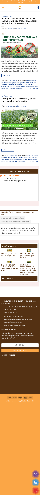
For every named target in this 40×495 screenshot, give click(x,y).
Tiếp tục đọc (8, 75)
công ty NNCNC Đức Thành (25, 82)
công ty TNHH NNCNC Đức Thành (25, 157)
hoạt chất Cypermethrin (17, 159)
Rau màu (8, 161)
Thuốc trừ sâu (21, 161)
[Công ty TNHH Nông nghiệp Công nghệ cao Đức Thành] (20, 7)
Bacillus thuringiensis (32, 155)
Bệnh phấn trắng (8, 82)
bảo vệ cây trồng (5, 157)
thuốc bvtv (14, 161)
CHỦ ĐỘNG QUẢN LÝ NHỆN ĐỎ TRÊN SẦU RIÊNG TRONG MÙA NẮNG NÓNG (9, 268)
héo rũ (7, 84)
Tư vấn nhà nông (6, 16)
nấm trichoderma (14, 84)
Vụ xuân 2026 (18, 88)
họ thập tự (8, 159)
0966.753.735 (13, 313)
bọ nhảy (15, 82)
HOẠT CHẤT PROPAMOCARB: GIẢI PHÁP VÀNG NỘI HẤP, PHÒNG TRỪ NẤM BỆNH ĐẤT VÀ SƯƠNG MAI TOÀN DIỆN (28, 269)
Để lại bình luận (34, 88)
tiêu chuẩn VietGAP (31, 86)
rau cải (3, 161)
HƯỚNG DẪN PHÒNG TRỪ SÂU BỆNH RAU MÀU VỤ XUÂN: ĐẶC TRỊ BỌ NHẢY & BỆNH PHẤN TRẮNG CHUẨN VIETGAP (19, 21)
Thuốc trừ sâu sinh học (19, 86)
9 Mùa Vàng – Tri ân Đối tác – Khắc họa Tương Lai (9, 255)
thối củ (10, 86)
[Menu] (2, 7)
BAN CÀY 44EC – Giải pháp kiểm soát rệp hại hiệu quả (27, 256)
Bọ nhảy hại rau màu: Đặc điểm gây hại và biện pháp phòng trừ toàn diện (18, 99)
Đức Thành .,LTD (21, 29)
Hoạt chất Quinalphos (31, 159)
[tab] (19, 213)
